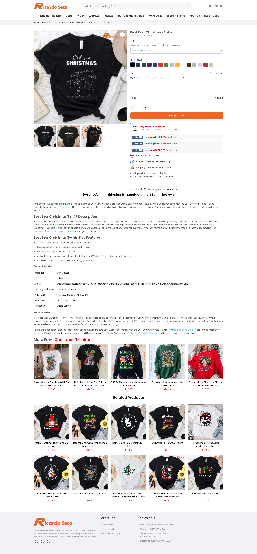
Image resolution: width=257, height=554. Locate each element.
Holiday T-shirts (50, 22)
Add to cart (178, 115)
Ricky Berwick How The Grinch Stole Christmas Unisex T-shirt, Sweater (90, 384)
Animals (94, 15)
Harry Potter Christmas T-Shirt (90, 493)
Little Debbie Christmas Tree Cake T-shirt (51, 495)
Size (132, 73)
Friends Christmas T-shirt (205, 493)
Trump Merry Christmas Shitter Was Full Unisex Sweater (205, 384)
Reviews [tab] (168, 194)
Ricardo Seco (47, 530)
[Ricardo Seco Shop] (50, 5)
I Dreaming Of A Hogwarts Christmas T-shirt (205, 444)
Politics (195, 15)
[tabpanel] (128, 268)
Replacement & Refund (112, 533)
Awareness (155, 15)
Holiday (108, 15)
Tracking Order (108, 529)
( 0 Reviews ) (146, 35)
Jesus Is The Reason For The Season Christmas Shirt (167, 495)
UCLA (216, 15)
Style (133, 41)
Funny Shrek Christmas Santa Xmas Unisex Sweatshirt (167, 384)
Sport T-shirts (176, 15)
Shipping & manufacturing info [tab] (131, 194)
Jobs (69, 15)
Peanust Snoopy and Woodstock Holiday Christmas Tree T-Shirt (129, 495)
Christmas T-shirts (70, 22)
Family (81, 15)
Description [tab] (92, 194)
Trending (43, 15)
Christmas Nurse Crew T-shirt (167, 442)
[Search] (188, 6)
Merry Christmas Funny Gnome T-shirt (51, 444)
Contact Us (107, 524)
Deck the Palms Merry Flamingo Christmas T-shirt (90, 444)
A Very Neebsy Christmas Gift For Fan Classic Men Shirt (51, 384)
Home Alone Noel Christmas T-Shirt (128, 444)
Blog (207, 15)
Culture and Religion (131, 15)
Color (136, 60)
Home (37, 22)
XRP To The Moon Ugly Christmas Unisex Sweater (128, 384)
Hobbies (57, 15)
